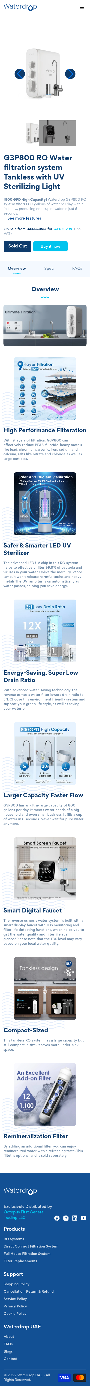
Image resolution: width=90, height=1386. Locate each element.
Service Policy (15, 1299)
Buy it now (50, 247)
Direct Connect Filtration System (31, 1246)
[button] (70, 74)
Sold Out (17, 246)
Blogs (8, 1351)
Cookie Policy (15, 1313)
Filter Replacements (20, 1261)
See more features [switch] (24, 219)
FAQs (8, 1344)
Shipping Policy (17, 1284)
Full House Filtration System (27, 1254)
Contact (10, 1359)
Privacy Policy (15, 1306)
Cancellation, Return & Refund (29, 1291)
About (9, 1337)
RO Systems (14, 1239)
